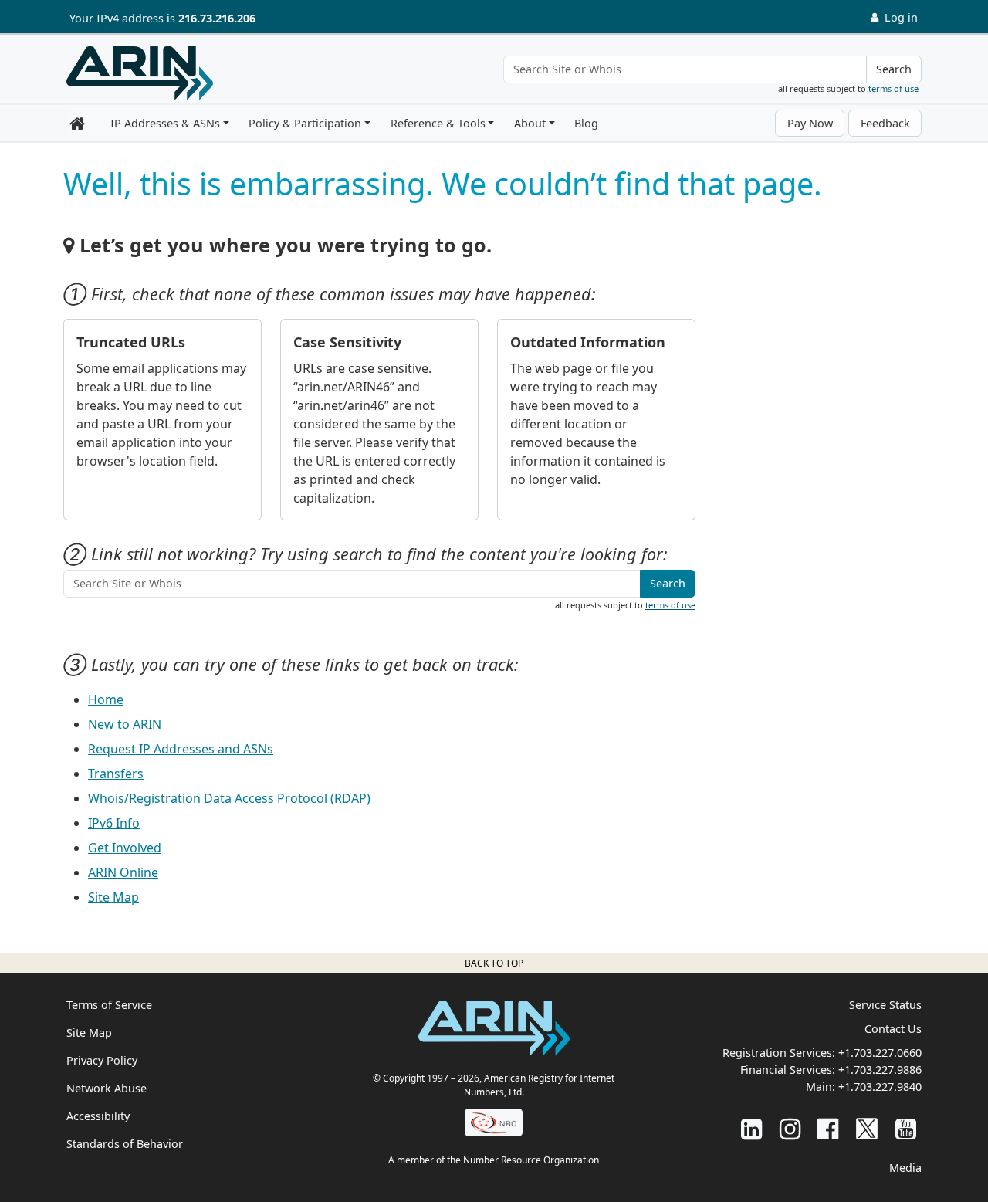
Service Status (885, 1004)
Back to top (494, 963)
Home (106, 699)
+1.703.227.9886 (880, 1069)
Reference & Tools (438, 123)
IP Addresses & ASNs (165, 123)
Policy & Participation (305, 123)
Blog (586, 123)
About (530, 123)
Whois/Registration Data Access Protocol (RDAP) (229, 798)
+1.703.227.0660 (880, 1052)
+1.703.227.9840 (880, 1086)
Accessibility (98, 1116)
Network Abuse (106, 1088)
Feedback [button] (885, 123)
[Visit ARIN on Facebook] (828, 1128)
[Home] (139, 73)
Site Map (113, 897)
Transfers (116, 773)
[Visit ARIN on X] (867, 1128)
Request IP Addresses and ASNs (180, 748)
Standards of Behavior (124, 1143)
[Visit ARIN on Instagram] (790, 1128)
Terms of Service (109, 1004)
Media (905, 1167)
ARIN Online (123, 872)
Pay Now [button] (810, 123)
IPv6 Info (114, 822)
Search (894, 69)
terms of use (893, 88)
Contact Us (893, 1028)
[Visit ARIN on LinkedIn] (751, 1128)
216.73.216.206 (216, 18)
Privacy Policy (101, 1060)
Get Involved (124, 847)
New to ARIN (124, 724)
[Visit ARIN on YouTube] (906, 1128)
